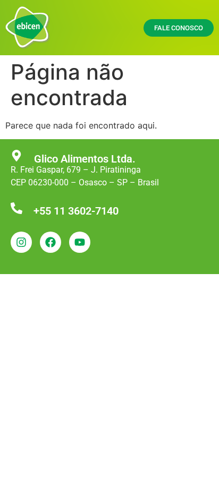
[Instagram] (21, 242)
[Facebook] (50, 242)
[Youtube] (79, 242)
